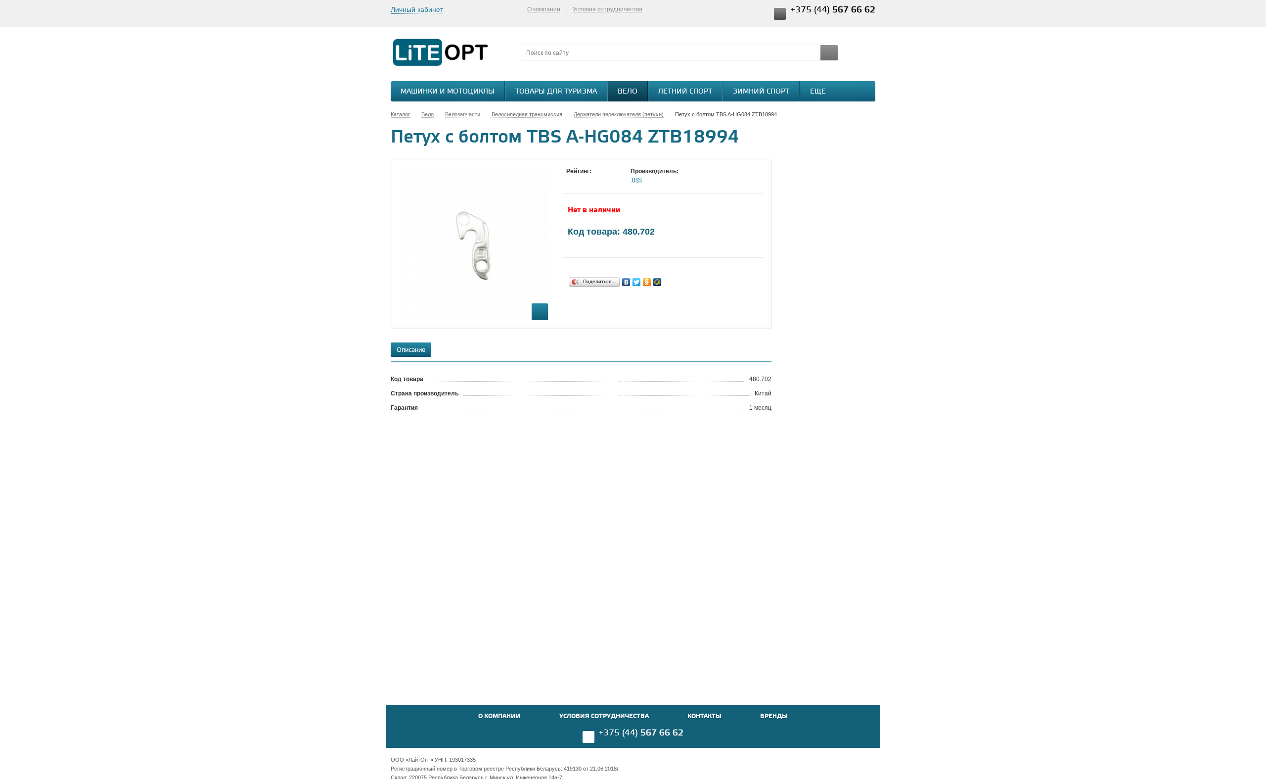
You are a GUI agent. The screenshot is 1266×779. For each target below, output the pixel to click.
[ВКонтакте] (626, 282)
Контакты (704, 716)
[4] (601, 181)
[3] (591, 181)
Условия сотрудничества (607, 9)
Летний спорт (685, 92)
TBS (636, 180)
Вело (627, 92)
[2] (581, 181)
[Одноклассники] (647, 282)
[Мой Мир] (657, 282)
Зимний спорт (761, 92)
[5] (611, 181)
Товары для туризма (556, 92)
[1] (571, 181)
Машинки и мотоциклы (448, 92)
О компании (543, 9)
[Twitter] (637, 282)
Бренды (774, 716)
